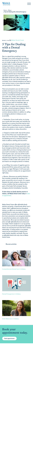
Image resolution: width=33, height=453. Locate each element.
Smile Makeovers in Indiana (10, 319)
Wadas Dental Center (17, 40)
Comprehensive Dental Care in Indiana (13, 269)
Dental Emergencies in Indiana (11, 294)
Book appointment (9, 338)
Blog (9, 10)
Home (5, 10)
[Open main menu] (29, 4)
